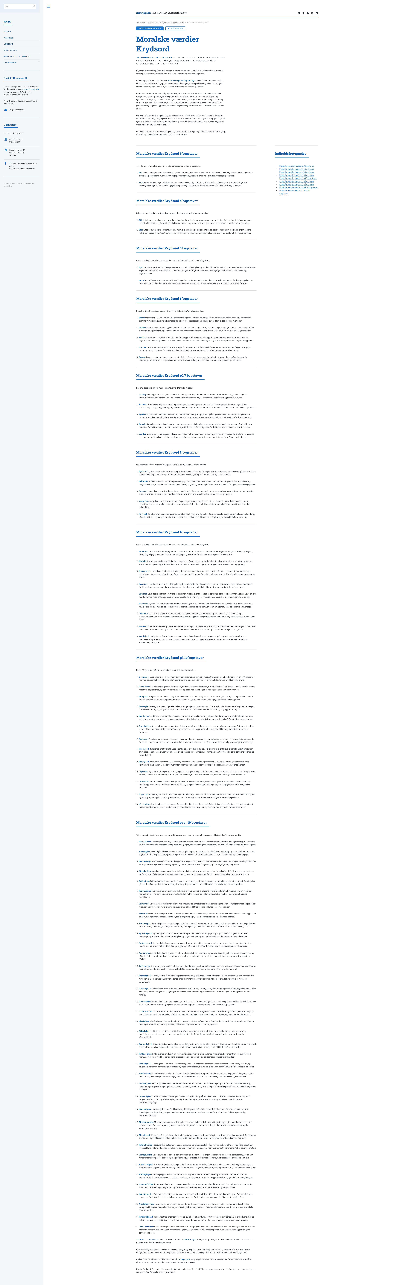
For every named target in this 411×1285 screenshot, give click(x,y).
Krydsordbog (153, 22)
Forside (142, 22)
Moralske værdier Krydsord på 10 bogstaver (298, 187)
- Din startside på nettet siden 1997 (161, 12)
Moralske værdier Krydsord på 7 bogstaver (298, 178)
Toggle (48, 6)
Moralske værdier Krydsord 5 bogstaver (296, 172)
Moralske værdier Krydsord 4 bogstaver (296, 169)
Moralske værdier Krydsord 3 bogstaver (296, 166)
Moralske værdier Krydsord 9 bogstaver (296, 184)
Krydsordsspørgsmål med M (173, 22)
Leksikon (8, 44)
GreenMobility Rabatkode (17, 56)
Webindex (8, 38)
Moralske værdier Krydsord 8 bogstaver (296, 181)
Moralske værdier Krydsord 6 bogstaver (296, 175)
